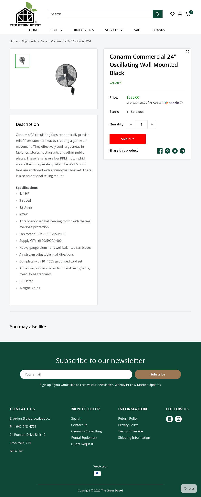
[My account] (180, 14)
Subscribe (157, 374)
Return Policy (128, 418)
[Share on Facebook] (160, 151)
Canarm (115, 82)
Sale (137, 30)
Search (76, 418)
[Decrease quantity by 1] (131, 124)
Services (112, 30)
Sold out (127, 139)
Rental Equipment (84, 437)
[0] (187, 14)
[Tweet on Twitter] (175, 151)
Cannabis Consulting (86, 431)
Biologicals (84, 30)
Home (33, 30)
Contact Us (79, 425)
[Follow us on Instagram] (178, 419)
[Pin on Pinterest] (167, 151)
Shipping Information (134, 437)
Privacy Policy (128, 425)
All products (29, 41)
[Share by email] (182, 151)
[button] (156, 103)
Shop (54, 30)
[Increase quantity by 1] (152, 124)
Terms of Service (130, 431)
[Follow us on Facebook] (169, 419)
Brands (159, 30)
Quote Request (82, 444)
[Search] (158, 14)
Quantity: (117, 124)
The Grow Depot (112, 490)
